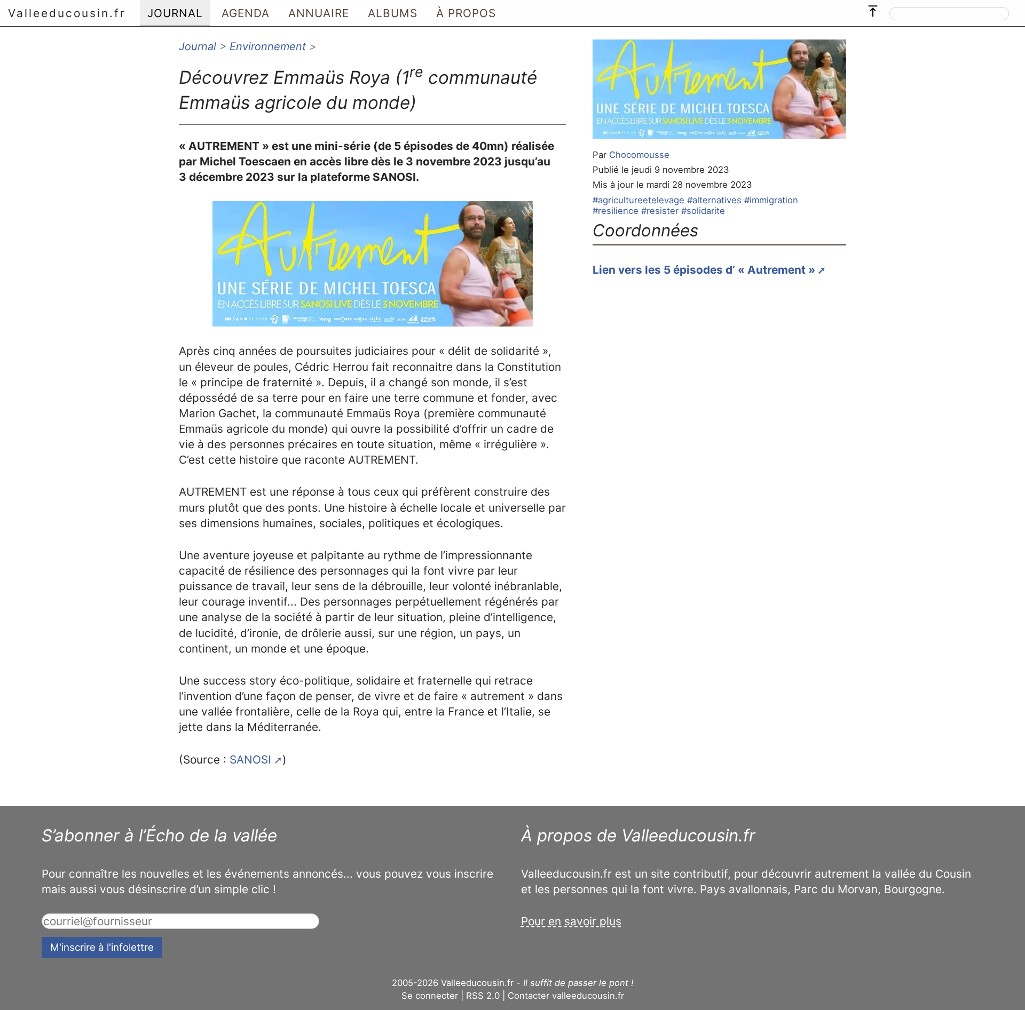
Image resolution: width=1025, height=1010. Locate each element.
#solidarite (703, 210)
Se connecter (429, 995)
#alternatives (714, 200)
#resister (660, 210)
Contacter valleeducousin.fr (566, 995)
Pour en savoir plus (571, 921)
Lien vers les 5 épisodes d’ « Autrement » (704, 269)
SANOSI (250, 759)
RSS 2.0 (483, 995)
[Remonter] (872, 8)
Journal (197, 46)
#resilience (615, 210)
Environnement (268, 46)
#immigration (771, 200)
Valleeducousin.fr (67, 13)
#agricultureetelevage (638, 200)
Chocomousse (639, 154)
